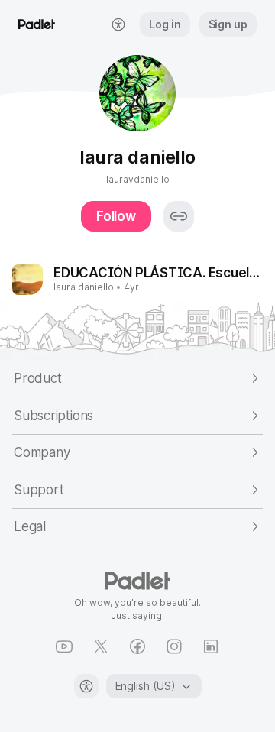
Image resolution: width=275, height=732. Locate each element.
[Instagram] (174, 646)
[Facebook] (137, 646)
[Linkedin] (211, 646)
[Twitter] (101, 646)
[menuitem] (118, 24)
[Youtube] (64, 646)
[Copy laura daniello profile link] (178, 216)
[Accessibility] (86, 686)
